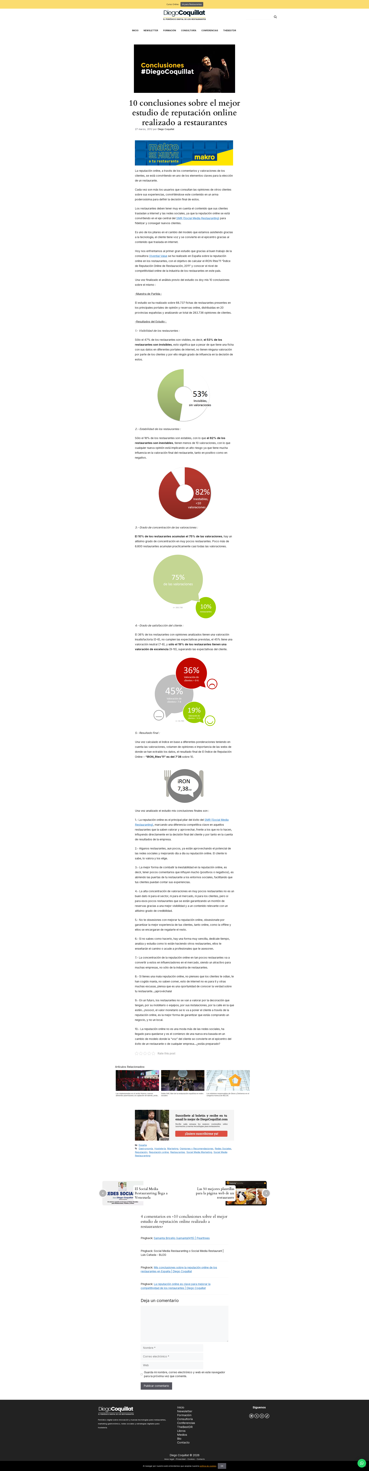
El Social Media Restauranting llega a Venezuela (151, 1193)
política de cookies (208, 1466)
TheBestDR (185, 1427)
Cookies (191, 1459)
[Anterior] (102, 1193)
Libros (181, 1431)
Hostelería (160, 1148)
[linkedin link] (251, 1416)
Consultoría (185, 1419)
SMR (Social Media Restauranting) (197, 218)
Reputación (141, 1152)
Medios (182, 1434)
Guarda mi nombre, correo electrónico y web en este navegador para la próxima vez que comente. (184, 1374)
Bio (179, 1438)
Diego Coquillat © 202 (184, 1455)
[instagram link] (262, 1416)
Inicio (180, 1407)
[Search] (275, 17)
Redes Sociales (223, 1148)
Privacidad (181, 1459)
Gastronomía (146, 1148)
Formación (184, 1415)
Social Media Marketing (199, 1152)
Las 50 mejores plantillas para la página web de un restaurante (215, 1193)
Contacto (183, 1442)
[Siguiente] (266, 1193)
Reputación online (159, 1152)
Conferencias (186, 1423)
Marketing (172, 1148)
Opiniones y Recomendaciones (196, 1148)
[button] (361, 1463)
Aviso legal (169, 1459)
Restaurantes (177, 1152)
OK (222, 1466)
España (143, 1145)
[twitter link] (256, 1416)
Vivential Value (158, 256)
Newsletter (184, 1411)
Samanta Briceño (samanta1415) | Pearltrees (182, 1238)
